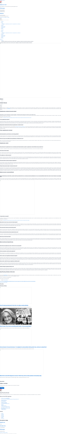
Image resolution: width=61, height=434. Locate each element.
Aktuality (2, 21)
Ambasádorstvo (3, 27)
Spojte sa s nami (3, 4)
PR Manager (2, 8)
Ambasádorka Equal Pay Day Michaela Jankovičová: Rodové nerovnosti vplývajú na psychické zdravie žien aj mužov (17, 117)
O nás (2, 22)
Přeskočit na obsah (2, 0)
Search (1, 18)
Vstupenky (2, 33)
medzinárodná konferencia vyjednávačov (20, 126)
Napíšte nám (2, 422)
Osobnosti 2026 (3, 26)
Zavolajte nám (3, 425)
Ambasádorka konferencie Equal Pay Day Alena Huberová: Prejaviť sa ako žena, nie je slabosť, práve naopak (16, 220)
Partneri (2, 25)
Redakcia (2, 13)
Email (0, 386)
